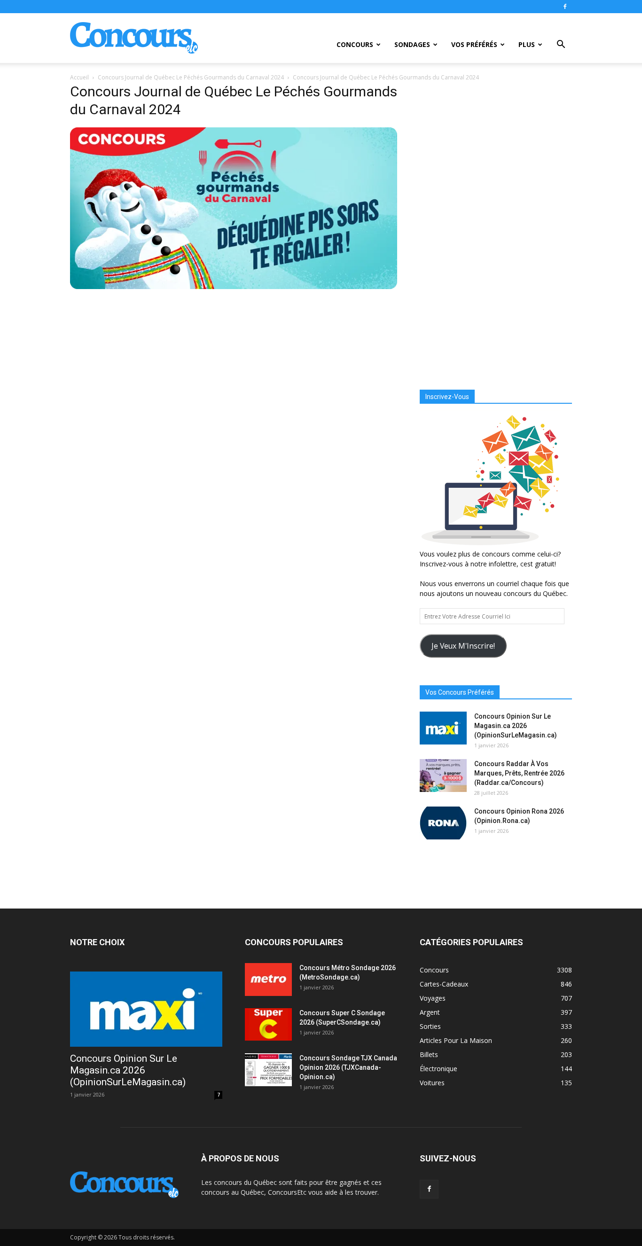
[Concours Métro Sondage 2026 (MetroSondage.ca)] (268, 979)
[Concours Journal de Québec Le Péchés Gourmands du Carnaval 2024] (233, 286)
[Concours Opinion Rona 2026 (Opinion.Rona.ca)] (443, 823)
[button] (560, 45)
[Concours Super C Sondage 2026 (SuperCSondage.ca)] (268, 1024)
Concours (355, 44)
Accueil (79, 77)
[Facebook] (565, 6)
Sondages (412, 44)
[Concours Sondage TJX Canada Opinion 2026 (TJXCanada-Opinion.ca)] (268, 1069)
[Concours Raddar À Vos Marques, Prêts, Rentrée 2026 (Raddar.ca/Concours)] (443, 775)
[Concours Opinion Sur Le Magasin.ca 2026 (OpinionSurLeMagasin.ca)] (443, 728)
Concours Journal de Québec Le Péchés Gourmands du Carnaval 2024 (191, 77)
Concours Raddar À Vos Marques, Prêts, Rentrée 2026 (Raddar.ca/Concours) (519, 773)
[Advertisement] (495, 228)
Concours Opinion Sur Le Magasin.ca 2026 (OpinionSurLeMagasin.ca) (515, 726)
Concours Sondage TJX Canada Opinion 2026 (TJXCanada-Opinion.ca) (348, 1067)
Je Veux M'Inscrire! (463, 646)
